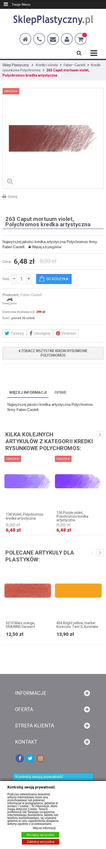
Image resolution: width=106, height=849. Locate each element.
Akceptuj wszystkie (40, 835)
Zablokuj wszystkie (40, 842)
